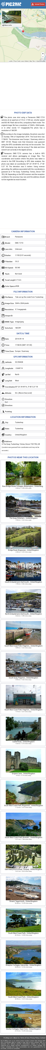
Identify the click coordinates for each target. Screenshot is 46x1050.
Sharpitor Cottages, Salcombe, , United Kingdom (23, 965)
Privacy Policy (34, 1038)
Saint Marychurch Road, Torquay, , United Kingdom (23, 869)
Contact (42, 1038)
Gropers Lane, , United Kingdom (23, 774)
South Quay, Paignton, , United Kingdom (23, 678)
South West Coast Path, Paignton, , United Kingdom (23, 646)
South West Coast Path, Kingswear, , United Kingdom (23, 805)
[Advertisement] (23, 86)
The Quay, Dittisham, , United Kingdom (23, 518)
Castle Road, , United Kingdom (23, 742)
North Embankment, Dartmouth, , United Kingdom (23, 614)
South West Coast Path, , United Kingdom (23, 933)
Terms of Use (24, 1038)
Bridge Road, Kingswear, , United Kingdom (23, 550)
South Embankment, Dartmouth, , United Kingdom (23, 582)
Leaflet (11, 61)
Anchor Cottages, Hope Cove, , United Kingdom (23, 1029)
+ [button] (43, 53)
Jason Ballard (25, 61)
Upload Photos (39, 4)
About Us (16, 1038)
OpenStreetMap (41, 61)
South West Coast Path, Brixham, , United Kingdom (23, 837)
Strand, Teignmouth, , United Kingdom (23, 901)
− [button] (43, 57)
